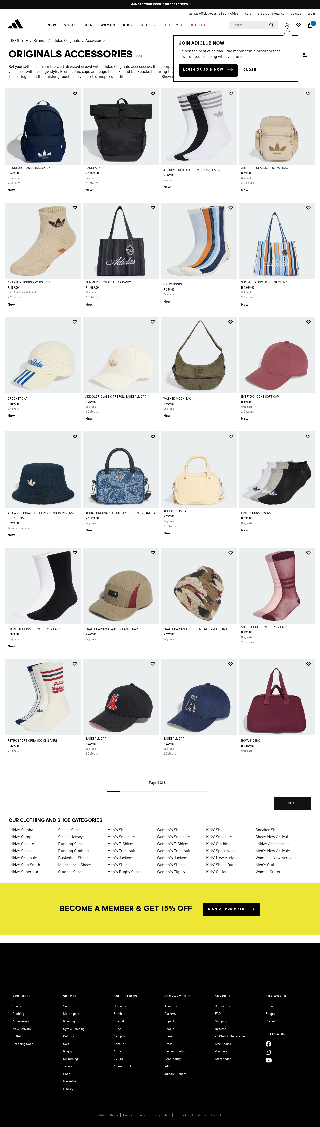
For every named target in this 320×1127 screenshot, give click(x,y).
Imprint (216, 1115)
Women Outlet (268, 872)
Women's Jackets (172, 858)
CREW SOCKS (173, 284)
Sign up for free (226, 909)
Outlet (16, 1036)
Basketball (70, 1081)
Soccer (68, 1006)
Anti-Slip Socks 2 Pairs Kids (29, 282)
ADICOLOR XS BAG (176, 511)
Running (69, 1021)
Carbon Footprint (176, 1051)
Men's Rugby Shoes (125, 872)
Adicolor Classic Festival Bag (264, 168)
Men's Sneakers (121, 837)
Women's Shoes (170, 830)
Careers (170, 1014)
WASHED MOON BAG (177, 398)
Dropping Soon (23, 1044)
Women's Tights (171, 872)
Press (168, 1044)
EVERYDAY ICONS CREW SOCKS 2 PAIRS (34, 629)
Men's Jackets (120, 858)
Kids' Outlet (216, 872)
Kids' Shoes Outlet (222, 865)
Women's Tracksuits (174, 851)
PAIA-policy (172, 1059)
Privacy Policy (160, 1115)
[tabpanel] (160, 453)
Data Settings (108, 1115)
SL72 (117, 1029)
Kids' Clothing (218, 844)
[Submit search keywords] (271, 25)
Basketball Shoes (73, 858)
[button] (52, 25)
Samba (119, 1014)
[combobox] (254, 25)
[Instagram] (268, 1052)
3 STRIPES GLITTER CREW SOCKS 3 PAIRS (192, 170)
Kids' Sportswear (221, 851)
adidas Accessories (273, 844)
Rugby (67, 1051)
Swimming (70, 1059)
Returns (220, 1029)
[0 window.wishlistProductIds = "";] (299, 25)
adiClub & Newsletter (230, 1036)
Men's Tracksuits (123, 851)
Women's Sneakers (173, 837)
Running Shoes (71, 844)
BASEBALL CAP (96, 738)
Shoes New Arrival (272, 837)
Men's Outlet (267, 865)
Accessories (96, 41)
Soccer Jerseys (71, 837)
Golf (66, 1044)
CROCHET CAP (18, 398)
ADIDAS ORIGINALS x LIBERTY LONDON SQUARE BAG (122, 513)
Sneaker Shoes (269, 830)
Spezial (119, 1021)
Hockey (68, 1089)
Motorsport (71, 1014)
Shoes (16, 1006)
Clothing (18, 1014)
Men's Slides (119, 865)
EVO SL (119, 1059)
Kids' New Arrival (221, 858)
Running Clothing (73, 851)
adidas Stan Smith (24, 865)
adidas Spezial (21, 851)
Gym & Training (74, 1029)
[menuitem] (52, 25)
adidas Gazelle (21, 844)
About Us (170, 1006)
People (169, 1029)
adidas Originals (66, 41)
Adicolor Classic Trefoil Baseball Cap (116, 396)
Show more (172, 77)
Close (250, 70)
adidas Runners (175, 1074)
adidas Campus (22, 837)
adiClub (169, 1066)
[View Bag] (310, 25)
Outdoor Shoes (71, 872)
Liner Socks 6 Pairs (256, 513)
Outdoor (68, 1036)
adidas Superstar (24, 872)
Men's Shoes (119, 830)
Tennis (67, 1066)
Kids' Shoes (216, 830)
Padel (67, 1074)
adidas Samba (21, 830)
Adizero (119, 1051)
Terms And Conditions (190, 1115)
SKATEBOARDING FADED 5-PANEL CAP (112, 629)
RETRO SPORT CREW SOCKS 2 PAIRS (33, 740)
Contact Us (222, 1006)
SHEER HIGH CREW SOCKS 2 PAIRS (264, 627)
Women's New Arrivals (276, 858)
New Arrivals (21, 1029)
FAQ (218, 1014)
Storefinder (223, 1059)
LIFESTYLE (18, 41)
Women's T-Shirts (172, 844)
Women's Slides (171, 865)
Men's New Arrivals (273, 851)
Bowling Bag (251, 740)
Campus (119, 1036)
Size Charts (223, 1044)
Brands (40, 41)
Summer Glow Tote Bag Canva (109, 282)
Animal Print (122, 1066)
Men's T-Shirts (120, 844)
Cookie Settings (134, 1115)
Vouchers (221, 1051)
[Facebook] (268, 1043)
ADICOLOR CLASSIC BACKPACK (29, 168)
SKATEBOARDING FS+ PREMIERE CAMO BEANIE (196, 629)
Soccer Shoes (70, 830)
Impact (169, 1021)
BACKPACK (93, 168)
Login (311, 13)
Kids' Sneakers (219, 837)
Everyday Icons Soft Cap (260, 396)
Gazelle (119, 1044)
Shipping (221, 1021)
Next (293, 803)
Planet (169, 1036)
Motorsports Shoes (74, 865)
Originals (120, 1006)
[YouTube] (269, 1060)
